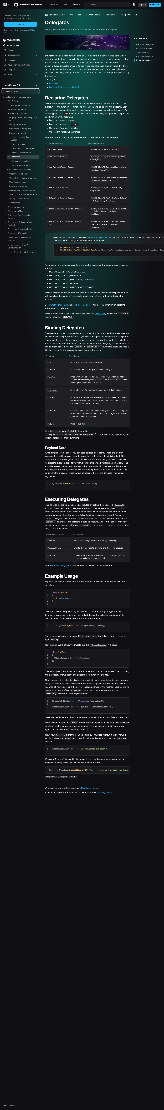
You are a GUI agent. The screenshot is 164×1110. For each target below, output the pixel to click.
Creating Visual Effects (18, 125)
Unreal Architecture (17, 182)
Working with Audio (16, 207)
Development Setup (18, 186)
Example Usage (143, 60)
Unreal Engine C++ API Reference (22, 252)
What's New (13, 101)
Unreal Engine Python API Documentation (18, 246)
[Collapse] (6, 129)
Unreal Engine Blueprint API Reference (19, 239)
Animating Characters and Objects (22, 194)
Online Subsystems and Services (23, 178)
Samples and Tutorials (17, 233)
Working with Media (16, 211)
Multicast (53, 83)
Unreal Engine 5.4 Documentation (17, 97)
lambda (73, 777)
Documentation (64, 15)
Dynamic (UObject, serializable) (64, 87)
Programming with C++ (19, 133)
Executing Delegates (145, 56)
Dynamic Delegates (20, 161)
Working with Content (17, 109)
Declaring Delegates (145, 44)
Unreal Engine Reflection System (21, 138)
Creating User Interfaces (18, 198)
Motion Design (14, 203)
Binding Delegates (144, 48)
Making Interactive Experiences (21, 190)
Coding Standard (18, 144)
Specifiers (90, 237)
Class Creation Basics (18, 174)
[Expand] (6, 101)
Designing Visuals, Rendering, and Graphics (22, 119)
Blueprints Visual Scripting (20, 169)
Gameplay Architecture (21, 153)
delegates (63, 777)
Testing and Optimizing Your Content (20, 223)
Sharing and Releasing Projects (21, 229)
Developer (53, 15)
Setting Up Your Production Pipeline (20, 216)
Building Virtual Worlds (17, 113)
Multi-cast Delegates (21, 165)
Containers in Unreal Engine (22, 148)
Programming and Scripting (19, 129)
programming (51, 777)
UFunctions (103, 237)
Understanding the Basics (19, 105)
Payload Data (143, 52)
